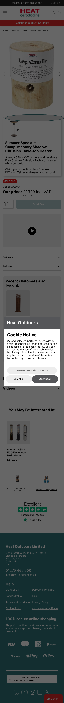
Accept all (45, 378)
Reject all (19, 378)
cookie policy (36, 346)
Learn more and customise (32, 370)
